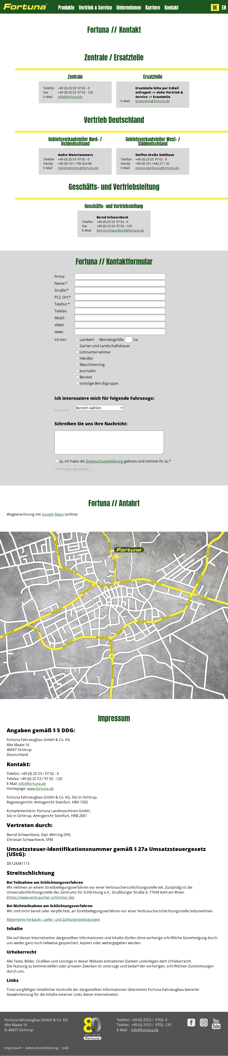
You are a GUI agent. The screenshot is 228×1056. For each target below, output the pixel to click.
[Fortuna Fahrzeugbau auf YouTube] (216, 1023)
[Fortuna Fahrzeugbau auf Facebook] (191, 1022)
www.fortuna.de (40, 788)
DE (215, 7)
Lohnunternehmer (95, 352)
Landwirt (87, 340)
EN (224, 7)
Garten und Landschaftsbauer (105, 346)
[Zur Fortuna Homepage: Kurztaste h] (29, 7)
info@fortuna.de (70, 97)
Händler (86, 359)
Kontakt (171, 7)
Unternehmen (128, 7)
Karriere (152, 7)
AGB (65, 1048)
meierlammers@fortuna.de (78, 168)
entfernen (62, 410)
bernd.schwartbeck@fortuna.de (120, 230)
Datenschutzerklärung (104, 461)
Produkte (66, 7)
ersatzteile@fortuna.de (152, 101)
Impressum (12, 1048)
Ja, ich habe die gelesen (115, 461)
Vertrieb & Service (95, 7)
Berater (86, 377)
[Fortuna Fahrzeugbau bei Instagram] (204, 1022)
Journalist (88, 371)
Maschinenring (92, 365)
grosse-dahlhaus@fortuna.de (157, 168)
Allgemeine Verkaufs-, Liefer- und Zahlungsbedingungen (53, 919)
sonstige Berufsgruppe (99, 384)
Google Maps (53, 514)
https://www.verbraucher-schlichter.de (40, 897)
